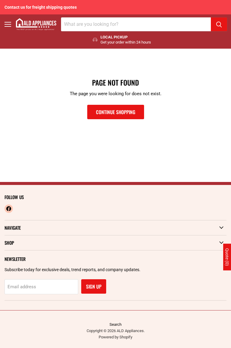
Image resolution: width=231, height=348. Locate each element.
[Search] (219, 24)
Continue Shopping (115, 112)
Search (115, 324)
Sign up (93, 286)
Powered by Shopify (115, 337)
